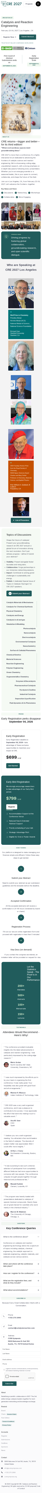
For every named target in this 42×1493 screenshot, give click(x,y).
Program (29, 4)
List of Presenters (22, 520)
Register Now (8, 37)
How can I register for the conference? (18, 1273)
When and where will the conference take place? (18, 1265)
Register (11, 807)
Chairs (8, 1414)
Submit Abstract (28, 36)
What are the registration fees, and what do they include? (17, 1282)
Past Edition (5, 1418)
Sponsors (4, 1447)
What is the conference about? (15, 1237)
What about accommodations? (15, 1290)
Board (3, 1411)
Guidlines (4, 1443)
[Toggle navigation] (38, 3)
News (3, 1450)
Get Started (13, 766)
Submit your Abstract (21, 593)
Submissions (5, 1440)
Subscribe (9, 1383)
